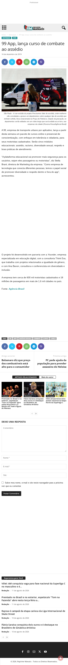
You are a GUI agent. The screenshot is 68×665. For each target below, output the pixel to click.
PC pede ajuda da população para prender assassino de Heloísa (51, 363)
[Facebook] (5, 62)
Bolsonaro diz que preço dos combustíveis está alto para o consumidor (16, 363)
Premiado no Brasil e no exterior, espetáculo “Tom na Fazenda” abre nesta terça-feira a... (31, 599)
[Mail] (34, 651)
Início (4, 35)
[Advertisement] (34, 215)
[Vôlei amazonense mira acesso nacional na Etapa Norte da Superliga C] (56, 389)
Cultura (5, 396)
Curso (45, 339)
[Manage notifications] (60, 658)
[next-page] (35, 413)
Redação (5, 590)
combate (37, 339)
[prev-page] (32, 413)
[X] (12, 62)
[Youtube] (45, 651)
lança (53, 339)
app (15, 339)
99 (10, 339)
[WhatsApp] (26, 62)
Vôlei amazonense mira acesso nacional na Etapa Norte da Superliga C (56, 400)
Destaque (12, 35)
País (14, 38)
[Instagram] (28, 651)
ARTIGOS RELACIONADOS (26, 377)
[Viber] (41, 62)
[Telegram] (34, 62)
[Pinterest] (19, 62)
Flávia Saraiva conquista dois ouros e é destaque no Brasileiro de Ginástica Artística (33, 401)
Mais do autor (47, 377)
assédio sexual (25, 339)
